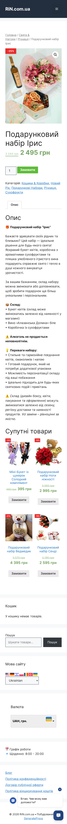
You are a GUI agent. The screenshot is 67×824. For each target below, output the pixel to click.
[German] (12, 674)
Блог (8, 773)
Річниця (23, 39)
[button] (55, 54)
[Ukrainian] (35, 674)
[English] (7, 674)
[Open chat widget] (58, 815)
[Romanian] (26, 674)
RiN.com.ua (17, 9)
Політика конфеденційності (25, 779)
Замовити (27, 170)
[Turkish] (31, 674)
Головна (10, 35)
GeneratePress (33, 818)
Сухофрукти (14, 192)
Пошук (10, 635)
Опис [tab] (14, 204)
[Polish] (21, 674)
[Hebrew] (17, 674)
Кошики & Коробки (35, 183)
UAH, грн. (20, 721)
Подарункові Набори (26, 188)
